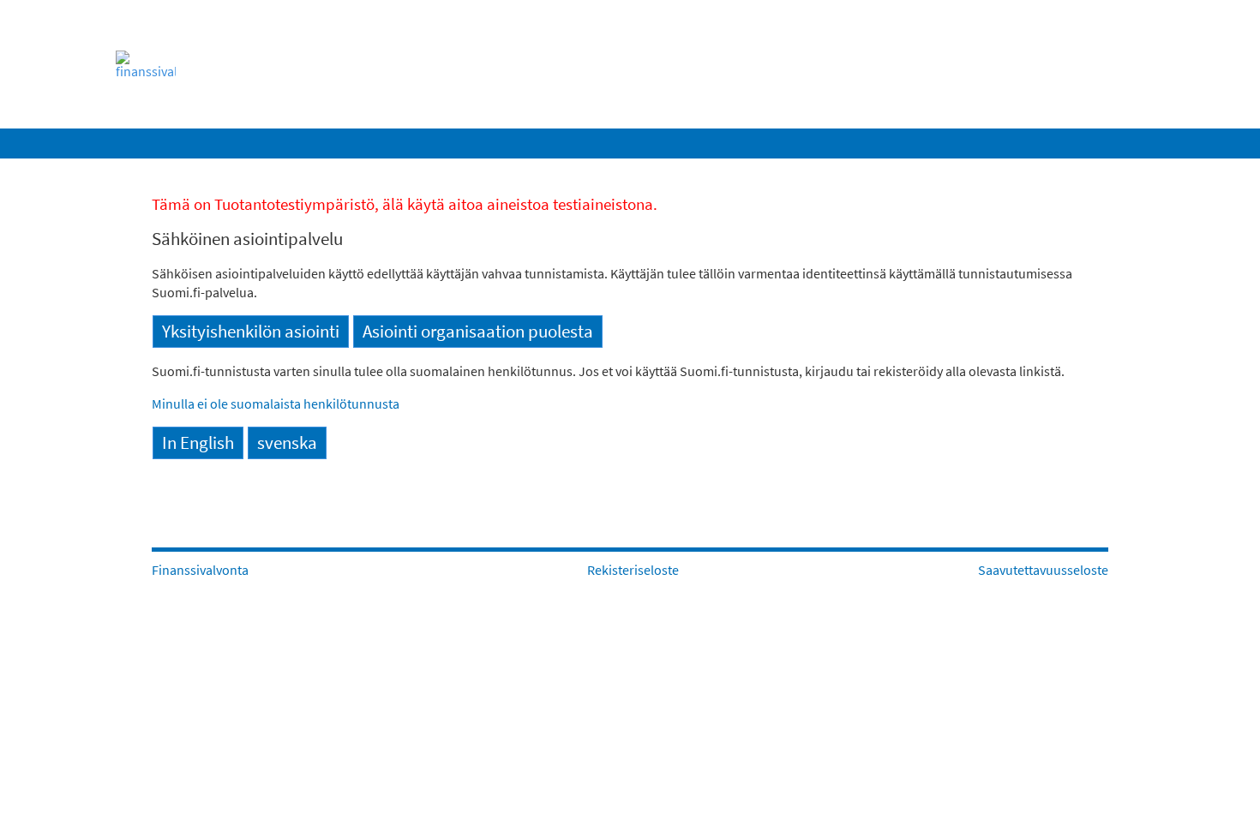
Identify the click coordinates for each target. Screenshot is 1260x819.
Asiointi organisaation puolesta (478, 331)
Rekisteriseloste (633, 569)
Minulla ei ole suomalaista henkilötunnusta (275, 403)
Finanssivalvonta (200, 569)
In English (198, 443)
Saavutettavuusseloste (1043, 569)
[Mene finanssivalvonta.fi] (175, 64)
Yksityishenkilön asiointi (250, 331)
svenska (287, 443)
